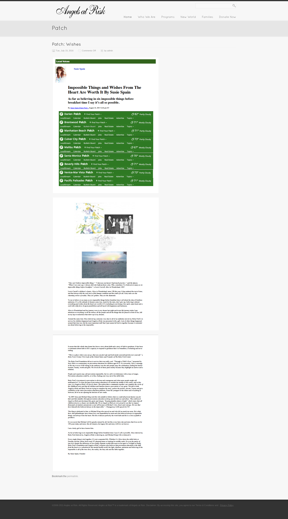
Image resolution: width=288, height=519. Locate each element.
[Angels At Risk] (81, 20)
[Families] (207, 17)
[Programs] (168, 17)
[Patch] (59, 28)
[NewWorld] (188, 17)
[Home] (128, 17)
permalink (72, 476)
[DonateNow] (227, 17)
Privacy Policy (227, 505)
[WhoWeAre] (146, 17)
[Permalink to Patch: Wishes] (66, 44)
